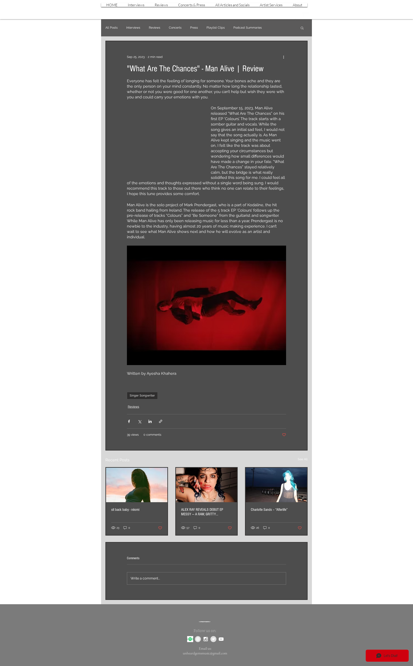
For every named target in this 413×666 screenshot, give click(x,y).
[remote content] (164, 138)
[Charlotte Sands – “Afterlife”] (276, 485)
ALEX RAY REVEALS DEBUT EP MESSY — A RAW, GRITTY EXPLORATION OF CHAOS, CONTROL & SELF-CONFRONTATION (205, 511)
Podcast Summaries (247, 27)
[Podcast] (190, 639)
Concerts (175, 27)
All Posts (111, 27)
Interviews (133, 27)
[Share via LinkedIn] (150, 421)
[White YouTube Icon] (305, 16)
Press (194, 27)
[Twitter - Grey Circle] (213, 639)
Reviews (154, 27)
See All (303, 459)
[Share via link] (161, 421)
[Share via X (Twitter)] (139, 421)
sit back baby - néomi (125, 509)
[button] (302, 27)
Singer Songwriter (142, 395)
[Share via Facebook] (129, 421)
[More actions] (283, 56)
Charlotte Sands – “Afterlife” (269, 509)
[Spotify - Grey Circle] (198, 639)
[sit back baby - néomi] (136, 485)
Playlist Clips (215, 27)
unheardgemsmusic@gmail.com (205, 653)
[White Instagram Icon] (298, 16)
